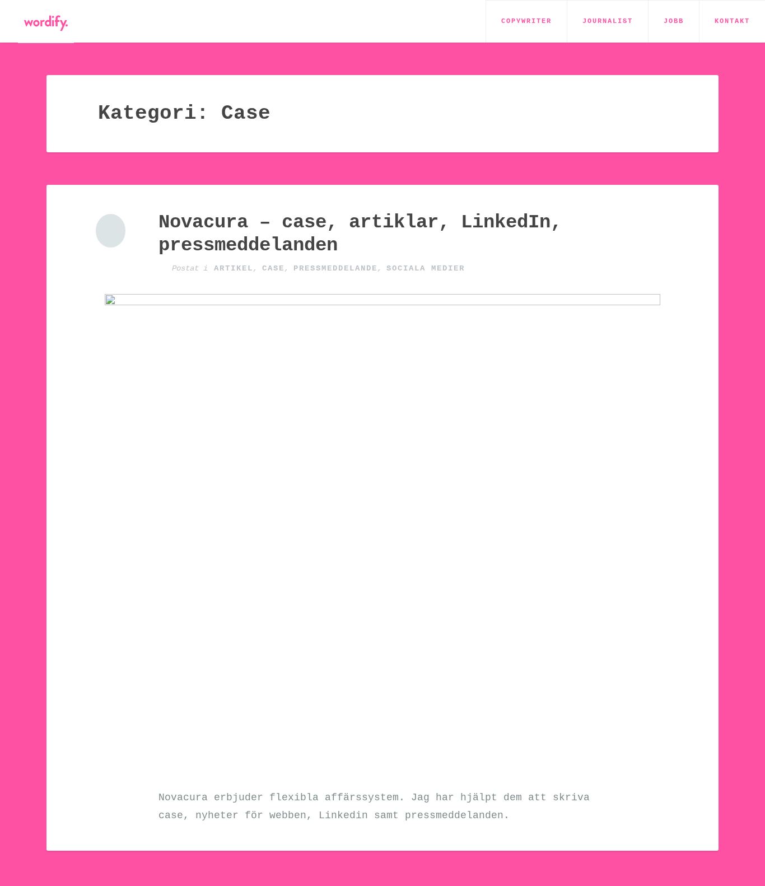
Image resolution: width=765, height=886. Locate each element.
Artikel (233, 268)
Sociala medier (425, 268)
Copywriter (526, 21)
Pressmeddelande (335, 268)
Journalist (607, 21)
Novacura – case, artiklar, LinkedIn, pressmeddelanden (360, 234)
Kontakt (732, 21)
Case (273, 268)
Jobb (674, 21)
